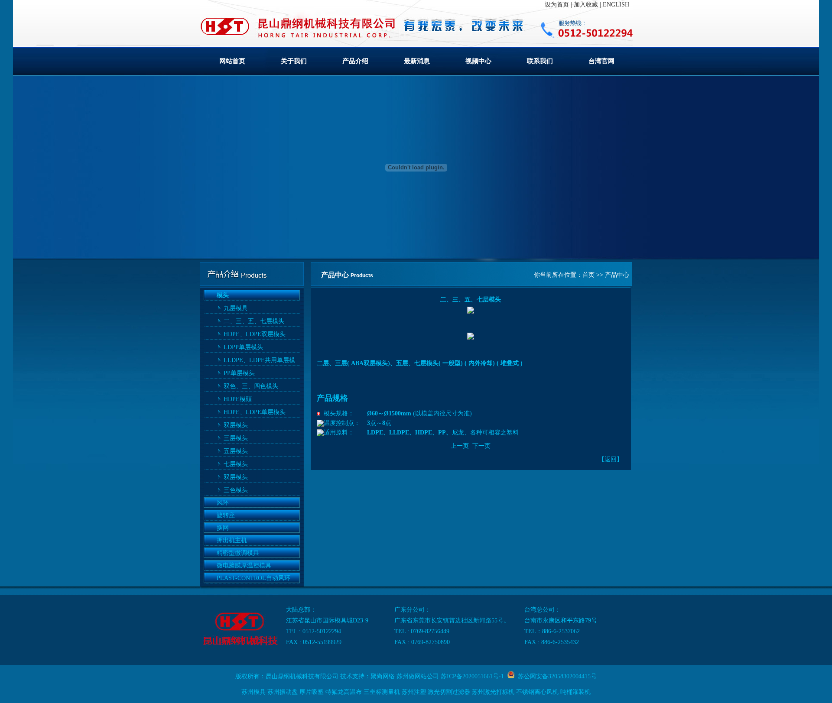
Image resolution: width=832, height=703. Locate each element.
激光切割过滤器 (449, 692)
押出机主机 (232, 540)
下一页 (481, 446)
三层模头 (236, 438)
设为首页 (557, 4)
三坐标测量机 (382, 692)
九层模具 (236, 308)
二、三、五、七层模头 (254, 321)
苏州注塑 (414, 692)
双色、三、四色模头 (251, 386)
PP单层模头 (239, 373)
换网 (223, 528)
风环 (223, 502)
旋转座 (226, 515)
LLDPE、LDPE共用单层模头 (259, 361)
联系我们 (540, 61)
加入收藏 (586, 4)
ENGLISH (616, 4)
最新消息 (417, 61)
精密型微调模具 (238, 553)
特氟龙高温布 (343, 692)
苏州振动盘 (282, 692)
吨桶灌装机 (575, 692)
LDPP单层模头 (243, 347)
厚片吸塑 (311, 692)
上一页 (460, 446)
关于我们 (294, 61)
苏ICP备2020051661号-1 (472, 676)
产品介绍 (355, 61)
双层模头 (236, 425)
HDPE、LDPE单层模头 (255, 412)
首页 (588, 275)
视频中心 (478, 61)
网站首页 (232, 61)
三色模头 (236, 490)
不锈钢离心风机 (537, 692)
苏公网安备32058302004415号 (555, 676)
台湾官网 (601, 61)
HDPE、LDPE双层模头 (255, 334)
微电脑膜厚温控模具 (244, 565)
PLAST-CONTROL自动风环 (253, 578)
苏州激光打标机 (493, 692)
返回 (610, 459)
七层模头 (236, 464)
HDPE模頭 (238, 399)
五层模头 (236, 451)
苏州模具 (253, 692)
